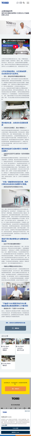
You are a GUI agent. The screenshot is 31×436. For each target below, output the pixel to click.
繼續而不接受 (27, 410)
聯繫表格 (17, 328)
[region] (15, 422)
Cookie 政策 (4, 425)
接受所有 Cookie (15, 432)
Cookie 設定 (15, 428)
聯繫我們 (21, 3)
